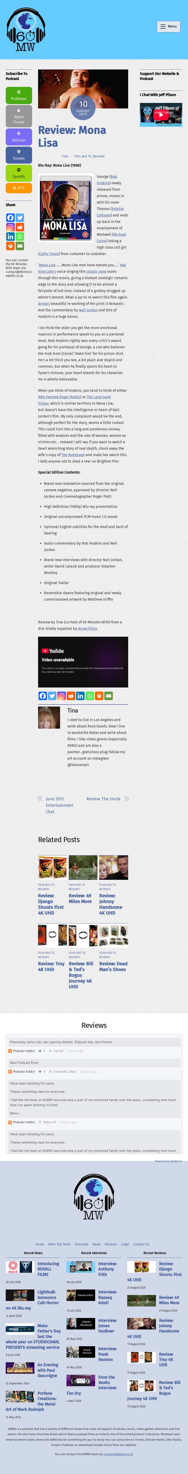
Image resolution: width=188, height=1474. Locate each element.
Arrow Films (87, 628)
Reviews (99, 156)
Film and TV (82, 156)
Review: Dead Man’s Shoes (113, 966)
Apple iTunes (19, 119)
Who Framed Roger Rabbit (59, 397)
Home (40, 1244)
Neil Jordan (88, 310)
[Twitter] (52, 696)
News (97, 1244)
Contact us (141, 1244)
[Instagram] (61, 696)
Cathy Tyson (49, 254)
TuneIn (19, 158)
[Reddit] (71, 696)
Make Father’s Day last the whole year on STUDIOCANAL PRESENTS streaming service (33, 1336)
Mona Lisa (47, 265)
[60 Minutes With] (26, 51)
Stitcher (19, 140)
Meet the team (59, 1244)
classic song (96, 271)
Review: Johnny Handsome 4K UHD (110, 904)
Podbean (19, 99)
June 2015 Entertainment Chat (60, 805)
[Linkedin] (80, 696)
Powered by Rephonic (168, 1161)
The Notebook (73, 455)
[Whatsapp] (90, 696)
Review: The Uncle (103, 798)
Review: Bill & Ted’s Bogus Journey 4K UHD (81, 975)
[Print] (99, 696)
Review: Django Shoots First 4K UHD (51, 904)
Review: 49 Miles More (80, 898)
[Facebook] (43, 696)
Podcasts (81, 1244)
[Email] (108, 696)
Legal (125, 1244)
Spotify (19, 176)
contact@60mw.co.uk (118, 1454)
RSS (21, 188)
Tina (65, 156)
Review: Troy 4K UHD (51, 966)
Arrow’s (44, 303)
